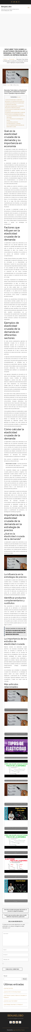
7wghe (8, 85)
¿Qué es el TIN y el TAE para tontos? (12, 991)
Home (5, 59)
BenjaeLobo (15, 1015)
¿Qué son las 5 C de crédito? (10, 1001)
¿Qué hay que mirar (8, 988)
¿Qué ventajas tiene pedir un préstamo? (13, 1004)
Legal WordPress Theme (18, 1030)
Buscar (5, 976)
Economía (11, 59)
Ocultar (18, 97)
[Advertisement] (15, 30)
